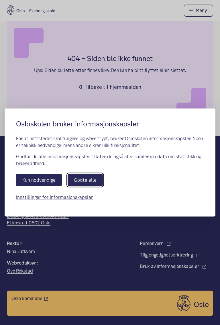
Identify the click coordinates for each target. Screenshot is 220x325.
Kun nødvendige (39, 180)
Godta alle (85, 180)
